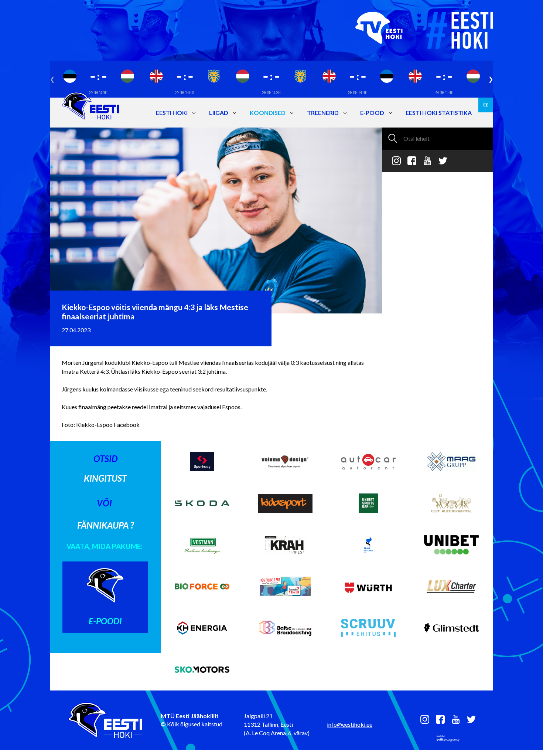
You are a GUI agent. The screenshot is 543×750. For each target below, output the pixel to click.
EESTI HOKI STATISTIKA (439, 112)
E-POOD (372, 112)
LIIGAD (218, 112)
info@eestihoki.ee (349, 724)
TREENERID (323, 112)
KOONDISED (268, 112)
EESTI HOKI (172, 112)
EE (485, 105)
